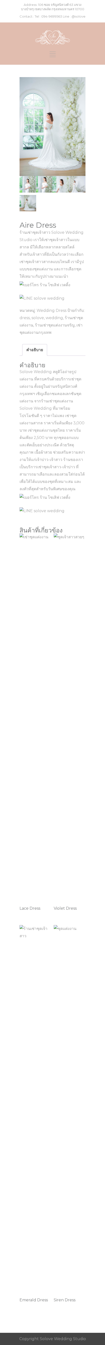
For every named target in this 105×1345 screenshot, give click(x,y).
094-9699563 (51, 16)
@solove (78, 16)
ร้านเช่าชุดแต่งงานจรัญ (55, 325)
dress (25, 318)
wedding (54, 318)
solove (38, 318)
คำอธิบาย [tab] (34, 349)
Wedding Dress (51, 310)
